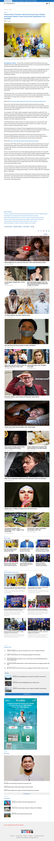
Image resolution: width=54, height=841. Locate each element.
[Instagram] (27, 832)
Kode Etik (12, 835)
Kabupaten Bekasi (18, 226)
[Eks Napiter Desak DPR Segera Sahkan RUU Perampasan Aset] (27, 768)
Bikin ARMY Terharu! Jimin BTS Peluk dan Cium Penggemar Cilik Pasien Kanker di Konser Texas (27, 668)
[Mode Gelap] (47, 3)
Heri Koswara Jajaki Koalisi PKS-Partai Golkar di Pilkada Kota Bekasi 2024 (28, 101)
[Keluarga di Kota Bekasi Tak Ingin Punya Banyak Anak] (7, 802)
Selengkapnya (26, 694)
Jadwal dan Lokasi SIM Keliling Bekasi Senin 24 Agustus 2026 (26, 682)
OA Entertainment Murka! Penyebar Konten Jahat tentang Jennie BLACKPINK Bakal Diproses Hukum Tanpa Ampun (27, 659)
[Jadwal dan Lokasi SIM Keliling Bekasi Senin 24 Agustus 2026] (8, 683)
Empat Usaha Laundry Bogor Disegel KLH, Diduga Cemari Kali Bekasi (27, 807)
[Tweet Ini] (41, 231)
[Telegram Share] (46, 231)
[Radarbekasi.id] (27, 830)
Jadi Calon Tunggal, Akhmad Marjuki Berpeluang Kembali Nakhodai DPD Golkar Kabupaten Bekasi (26, 213)
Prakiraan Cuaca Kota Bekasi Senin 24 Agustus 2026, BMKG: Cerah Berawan (29, 676)
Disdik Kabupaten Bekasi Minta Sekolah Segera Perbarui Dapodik (18, 787)
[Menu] (5, 3)
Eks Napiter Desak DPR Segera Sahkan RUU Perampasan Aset (17, 783)
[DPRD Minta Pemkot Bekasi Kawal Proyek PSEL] (7, 814)
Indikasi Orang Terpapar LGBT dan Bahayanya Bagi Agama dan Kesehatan (23, 654)
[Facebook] (22, 832)
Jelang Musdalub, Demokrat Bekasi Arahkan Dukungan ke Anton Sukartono (20, 221)
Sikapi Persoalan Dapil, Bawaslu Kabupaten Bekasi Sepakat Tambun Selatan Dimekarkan (23, 219)
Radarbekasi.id (10, 3)
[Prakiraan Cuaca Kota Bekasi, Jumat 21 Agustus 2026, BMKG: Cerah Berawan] (8, 689)
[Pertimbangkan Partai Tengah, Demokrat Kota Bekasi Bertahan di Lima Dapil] (27, 544)
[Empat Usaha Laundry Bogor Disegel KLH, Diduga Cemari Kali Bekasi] (7, 808)
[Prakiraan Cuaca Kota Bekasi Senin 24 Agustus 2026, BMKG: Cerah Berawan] (8, 677)
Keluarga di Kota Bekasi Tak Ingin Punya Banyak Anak (23, 802)
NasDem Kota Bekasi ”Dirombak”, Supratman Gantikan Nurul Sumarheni (20, 223)
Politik (5, 12)
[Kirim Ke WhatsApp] (49, 231)
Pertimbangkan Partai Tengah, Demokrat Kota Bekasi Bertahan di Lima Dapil (21, 215)
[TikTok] (32, 832)
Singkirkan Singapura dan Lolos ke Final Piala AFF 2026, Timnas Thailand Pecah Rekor (26, 650)
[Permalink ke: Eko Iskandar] (5, 21)
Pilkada (32, 226)
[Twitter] (25, 832)
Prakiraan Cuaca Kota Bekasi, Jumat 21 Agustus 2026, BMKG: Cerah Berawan (29, 688)
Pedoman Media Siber (39, 835)
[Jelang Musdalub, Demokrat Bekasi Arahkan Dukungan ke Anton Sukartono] (27, 558)
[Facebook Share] (38, 231)
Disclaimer (30, 835)
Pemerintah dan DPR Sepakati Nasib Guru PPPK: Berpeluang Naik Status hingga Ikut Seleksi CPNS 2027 (28, 664)
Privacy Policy (19, 835)
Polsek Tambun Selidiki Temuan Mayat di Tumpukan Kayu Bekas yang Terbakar (21, 790)
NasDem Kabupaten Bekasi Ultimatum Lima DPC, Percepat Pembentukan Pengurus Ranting (24, 217)
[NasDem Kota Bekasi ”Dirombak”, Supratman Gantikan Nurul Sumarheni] (43, 558)
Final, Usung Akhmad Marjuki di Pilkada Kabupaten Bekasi (24, 141)
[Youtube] (30, 832)
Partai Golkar (26, 226)
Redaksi (25, 835)
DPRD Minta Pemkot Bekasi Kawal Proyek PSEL (22, 813)
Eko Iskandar (9, 20)
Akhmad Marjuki (8, 226)
